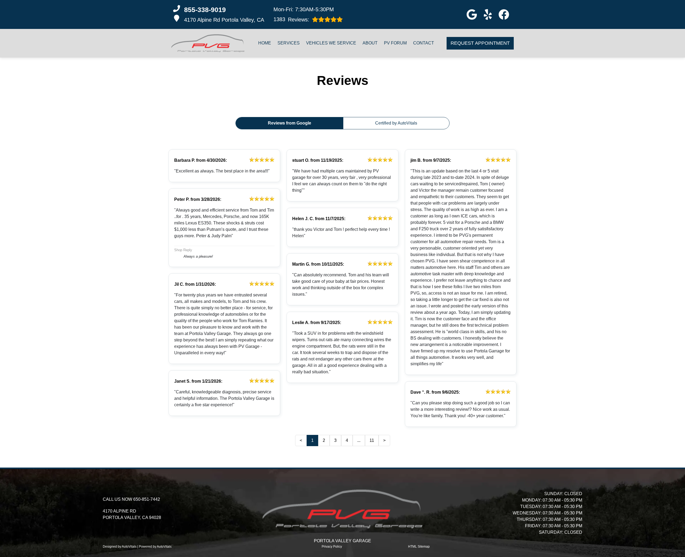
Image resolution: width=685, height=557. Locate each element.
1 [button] (312, 440)
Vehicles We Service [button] (331, 43)
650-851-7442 (146, 499)
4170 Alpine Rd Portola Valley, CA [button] (224, 20)
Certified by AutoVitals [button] (396, 123)
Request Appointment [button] (480, 43)
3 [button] (335, 440)
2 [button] (324, 440)
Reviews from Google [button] (289, 123)
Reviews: (291, 19)
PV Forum (395, 43)
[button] (471, 14)
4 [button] (347, 440)
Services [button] (288, 43)
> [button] (384, 440)
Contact (423, 43)
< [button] (301, 440)
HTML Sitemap (419, 546)
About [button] (370, 43)
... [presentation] (358, 440)
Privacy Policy (332, 546)
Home (264, 43)
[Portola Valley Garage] (208, 43)
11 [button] (372, 440)
